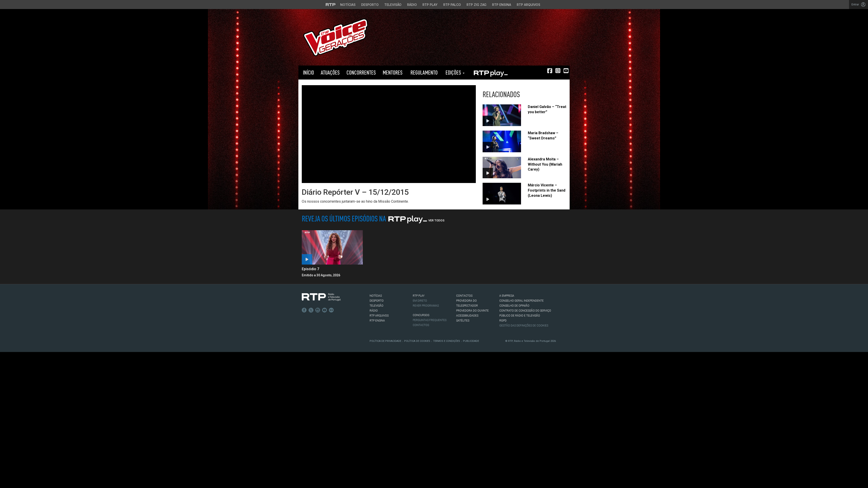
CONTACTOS (464, 295)
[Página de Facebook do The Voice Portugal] (549, 71)
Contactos (421, 325)
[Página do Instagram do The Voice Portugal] (557, 71)
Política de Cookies (417, 341)
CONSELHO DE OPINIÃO (514, 305)
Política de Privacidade (385, 341)
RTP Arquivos (528, 5)
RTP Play (430, 5)
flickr (331, 310)
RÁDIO (374, 310)
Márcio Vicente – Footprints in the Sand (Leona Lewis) (546, 190)
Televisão (392, 5)
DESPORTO (377, 300)
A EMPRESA (506, 295)
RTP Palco (452, 5)
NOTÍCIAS (376, 295)
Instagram (317, 310)
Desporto (370, 5)
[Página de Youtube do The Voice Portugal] (566, 71)
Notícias (348, 5)
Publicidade (471, 341)
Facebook (304, 310)
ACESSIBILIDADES (467, 315)
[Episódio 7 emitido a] (332, 247)
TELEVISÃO (376, 305)
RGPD (503, 320)
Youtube (324, 310)
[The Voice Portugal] (335, 37)
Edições (453, 72)
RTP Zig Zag (476, 5)
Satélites (462, 320)
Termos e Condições (446, 341)
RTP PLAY (490, 73)
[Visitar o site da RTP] (331, 4)
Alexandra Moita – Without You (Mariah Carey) (545, 164)
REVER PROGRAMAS (426, 305)
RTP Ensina (501, 5)
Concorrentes (361, 72)
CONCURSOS (421, 315)
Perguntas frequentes (429, 320)
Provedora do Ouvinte (472, 310)
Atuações (330, 72)
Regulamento (423, 72)
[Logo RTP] (321, 297)
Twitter (311, 310)
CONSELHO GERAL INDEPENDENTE (521, 300)
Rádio (412, 5)
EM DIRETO (420, 300)
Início (308, 72)
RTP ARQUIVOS (379, 315)
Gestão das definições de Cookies (523, 325)
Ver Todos (436, 220)
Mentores (393, 72)
